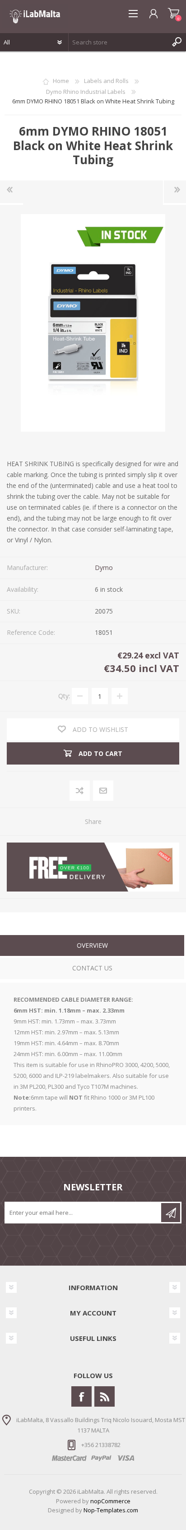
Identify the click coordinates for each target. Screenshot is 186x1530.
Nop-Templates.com (111, 1510)
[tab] (92, 946)
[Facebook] (81, 1396)
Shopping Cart (173, 14)
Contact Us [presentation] (92, 968)
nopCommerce (110, 1501)
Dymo (104, 567)
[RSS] (104, 1396)
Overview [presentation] (92, 945)
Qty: (64, 696)
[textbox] (118, 42)
